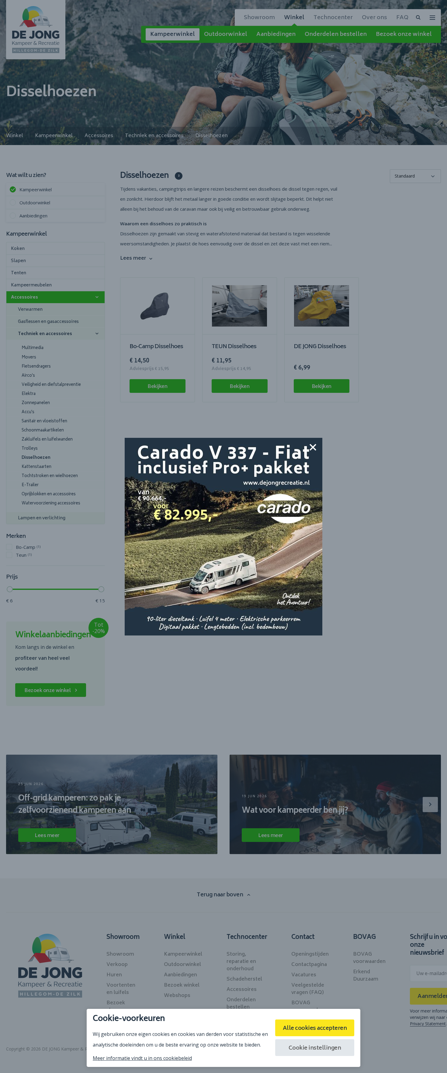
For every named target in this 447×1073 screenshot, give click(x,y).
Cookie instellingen (315, 1048)
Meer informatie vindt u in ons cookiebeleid (142, 1058)
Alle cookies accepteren (315, 1028)
